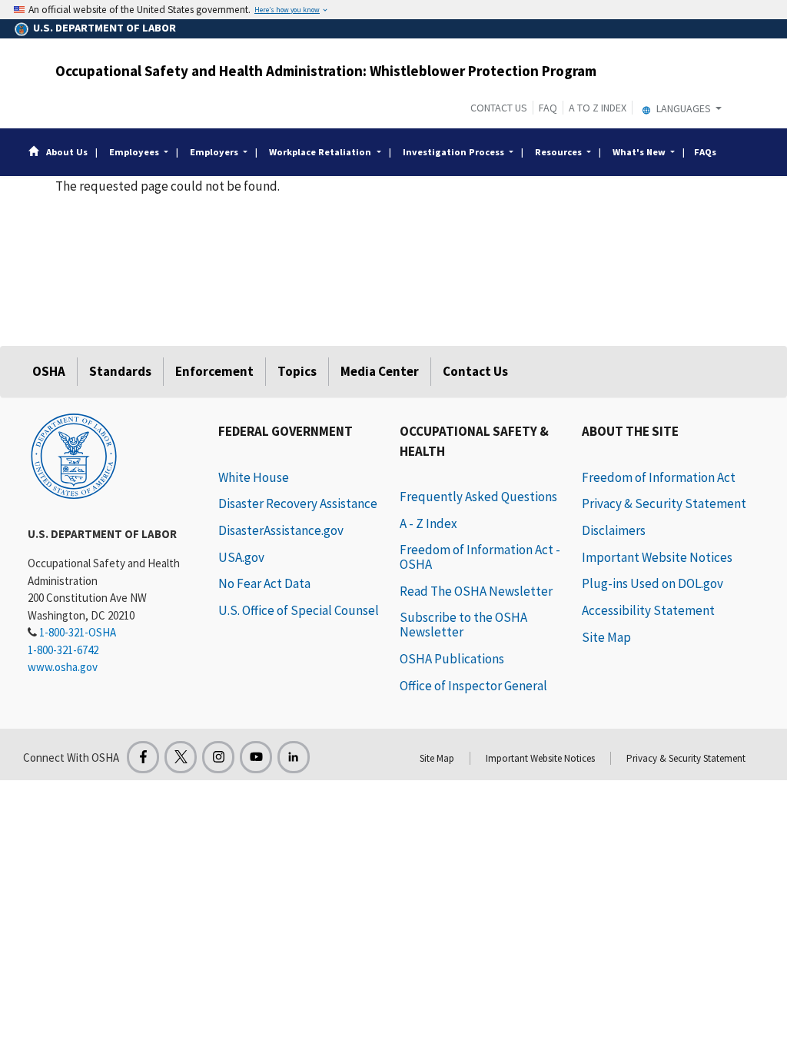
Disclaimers (614, 530)
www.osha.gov (63, 667)
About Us (67, 152)
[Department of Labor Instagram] (218, 757)
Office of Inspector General (473, 685)
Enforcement (214, 371)
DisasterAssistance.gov (281, 530)
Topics (297, 371)
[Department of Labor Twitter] (180, 757)
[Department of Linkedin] (293, 757)
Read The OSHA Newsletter (476, 591)
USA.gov (241, 557)
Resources (558, 152)
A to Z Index (597, 108)
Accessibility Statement (648, 610)
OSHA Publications (452, 658)
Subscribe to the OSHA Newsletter (463, 624)
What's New (639, 152)
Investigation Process (453, 152)
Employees (134, 152)
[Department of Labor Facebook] (143, 757)
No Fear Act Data (264, 583)
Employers (214, 152)
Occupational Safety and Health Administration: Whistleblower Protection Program (325, 70)
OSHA (48, 371)
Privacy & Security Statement (664, 503)
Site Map (606, 637)
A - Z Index (428, 523)
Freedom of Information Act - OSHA (480, 557)
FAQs (705, 152)
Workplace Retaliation (320, 152)
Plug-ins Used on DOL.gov (652, 583)
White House (253, 477)
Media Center (379, 371)
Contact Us (498, 108)
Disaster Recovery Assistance (297, 503)
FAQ (548, 108)
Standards (120, 371)
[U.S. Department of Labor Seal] (74, 455)
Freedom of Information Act (659, 477)
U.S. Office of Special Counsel (298, 610)
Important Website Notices (657, 557)
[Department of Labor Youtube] (256, 757)
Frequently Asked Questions (478, 496)
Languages (683, 108)
